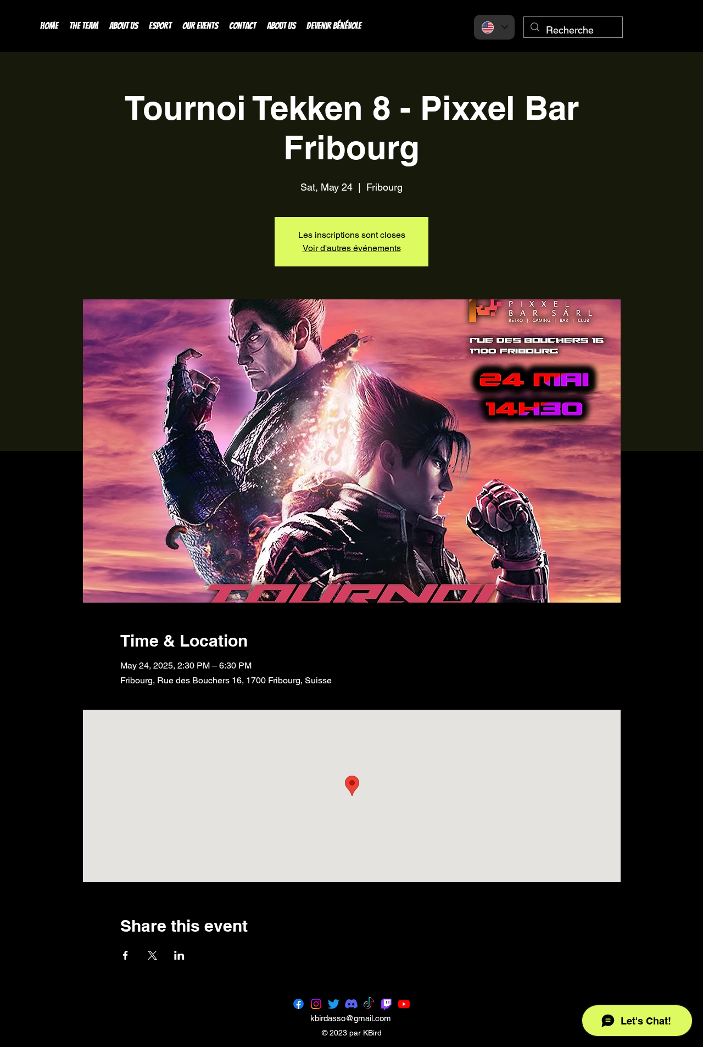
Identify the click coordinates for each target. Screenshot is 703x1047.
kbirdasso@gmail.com (350, 1018)
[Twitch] (386, 1004)
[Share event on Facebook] (125, 955)
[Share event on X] (152, 955)
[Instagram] (316, 1004)
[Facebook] (298, 1004)
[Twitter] (334, 1004)
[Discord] (351, 1004)
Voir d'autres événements (352, 248)
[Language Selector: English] (494, 27)
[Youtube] (404, 1004)
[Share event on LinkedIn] (179, 955)
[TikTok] (369, 1004)
